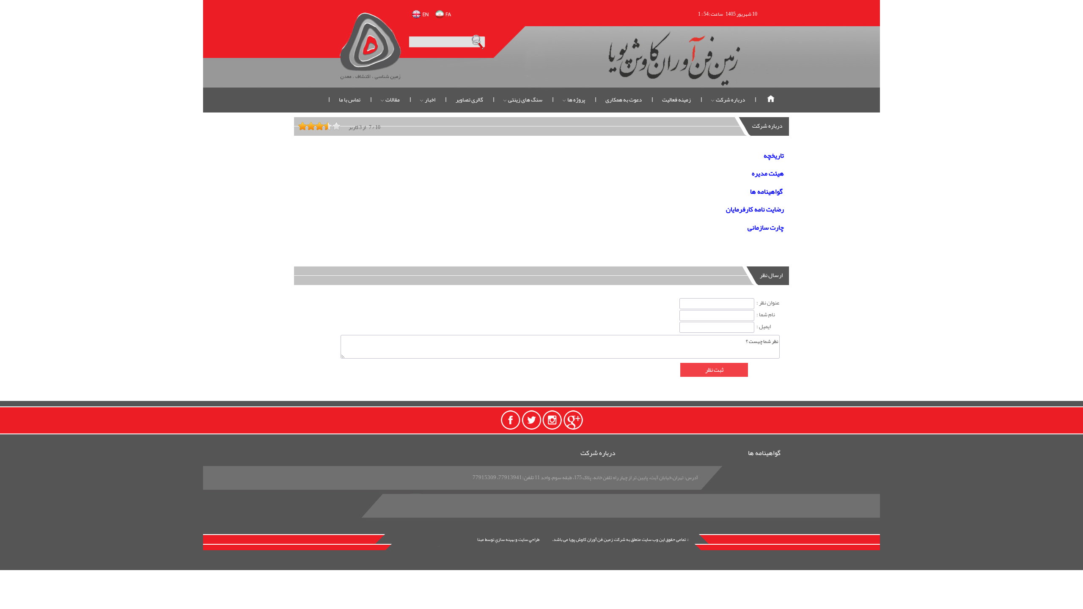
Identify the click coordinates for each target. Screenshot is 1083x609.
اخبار (429, 99)
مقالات (392, 99)
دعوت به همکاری (623, 99)
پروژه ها (575, 99)
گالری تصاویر (469, 99)
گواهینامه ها (764, 453)
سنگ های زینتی (524, 99)
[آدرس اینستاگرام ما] (552, 419)
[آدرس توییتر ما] (531, 419)
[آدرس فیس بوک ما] (509, 419)
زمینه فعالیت (676, 99)
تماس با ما (349, 99)
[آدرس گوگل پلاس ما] (573, 419)
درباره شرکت (730, 99)
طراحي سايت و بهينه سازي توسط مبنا (508, 539)
